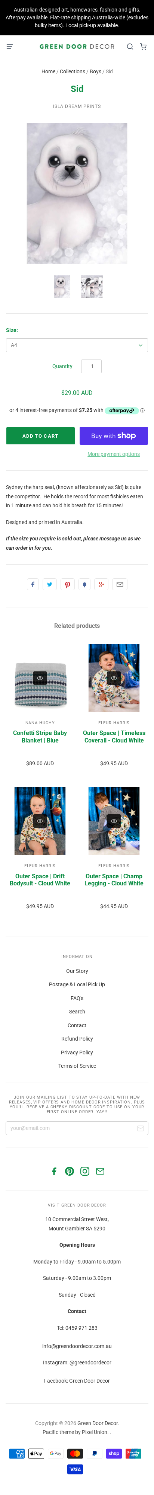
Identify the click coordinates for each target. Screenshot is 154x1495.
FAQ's (77, 998)
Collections (72, 71)
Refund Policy (77, 1039)
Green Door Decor (97, 1423)
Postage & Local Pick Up (77, 984)
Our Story (77, 971)
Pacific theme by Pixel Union (75, 1432)
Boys (95, 71)
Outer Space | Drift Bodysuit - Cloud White (40, 880)
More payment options (113, 454)
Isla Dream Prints (77, 106)
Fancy (84, 584)
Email (119, 584)
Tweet (50, 584)
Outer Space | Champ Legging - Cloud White (114, 880)
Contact (77, 1025)
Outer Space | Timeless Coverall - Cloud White (114, 736)
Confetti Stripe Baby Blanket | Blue (40, 736)
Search (77, 1012)
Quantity (62, 366)
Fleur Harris (114, 723)
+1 (101, 584)
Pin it (68, 584)
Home (48, 71)
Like (33, 584)
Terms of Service (77, 1066)
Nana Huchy (40, 723)
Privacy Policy (77, 1052)
